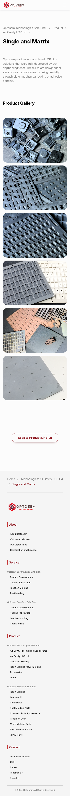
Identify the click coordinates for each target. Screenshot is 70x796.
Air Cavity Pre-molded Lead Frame (28, 650)
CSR (12, 762)
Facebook (15, 772)
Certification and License (23, 550)
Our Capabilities (18, 544)
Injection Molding (19, 588)
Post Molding (17, 593)
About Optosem (18, 534)
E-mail (13, 778)
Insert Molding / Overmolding (25, 667)
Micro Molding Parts (20, 724)
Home (11, 479)
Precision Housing (19, 661)
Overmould (16, 697)
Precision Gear (18, 718)
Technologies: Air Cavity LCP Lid (41, 479)
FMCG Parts (16, 734)
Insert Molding (17, 692)
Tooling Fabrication (20, 582)
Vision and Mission (20, 539)
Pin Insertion (16, 672)
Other (13, 677)
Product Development (22, 577)
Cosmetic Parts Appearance (25, 713)
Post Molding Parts (20, 708)
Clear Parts (16, 702)
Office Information (20, 756)
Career (14, 767)
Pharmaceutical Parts (21, 729)
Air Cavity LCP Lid (15, 32)
